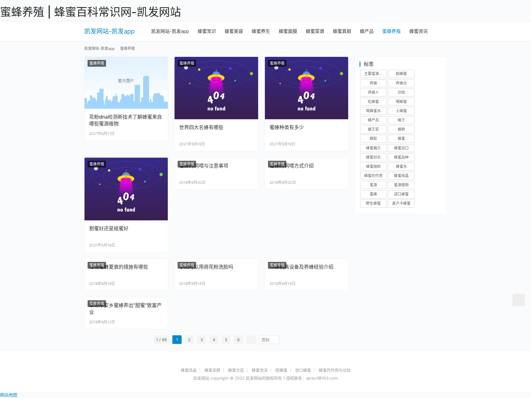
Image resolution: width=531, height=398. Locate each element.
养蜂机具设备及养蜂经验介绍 (301, 267)
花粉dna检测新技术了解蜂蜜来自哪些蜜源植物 (125, 120)
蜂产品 (367, 31)
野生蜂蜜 (373, 203)
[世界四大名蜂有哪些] (216, 88)
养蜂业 (401, 83)
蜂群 (401, 129)
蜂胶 (373, 138)
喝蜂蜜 (401, 101)
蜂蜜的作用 (373, 175)
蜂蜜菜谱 (315, 31)
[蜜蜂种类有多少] (306, 88)
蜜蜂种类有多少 (286, 127)
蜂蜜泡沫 (260, 370)
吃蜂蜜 (373, 101)
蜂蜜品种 (401, 157)
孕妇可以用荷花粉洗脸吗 (206, 267)
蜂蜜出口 (401, 148)
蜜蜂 (373, 194)
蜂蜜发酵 (212, 370)
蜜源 (373, 185)
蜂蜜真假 (342, 31)
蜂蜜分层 (236, 370)
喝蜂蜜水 (373, 110)
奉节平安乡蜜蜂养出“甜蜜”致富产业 (125, 308)
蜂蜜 (401, 138)
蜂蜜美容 (234, 31)
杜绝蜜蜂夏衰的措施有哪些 (118, 267)
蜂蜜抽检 (373, 166)
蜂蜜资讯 (418, 31)
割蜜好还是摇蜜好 (108, 228)
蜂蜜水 (401, 166)
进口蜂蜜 (401, 194)
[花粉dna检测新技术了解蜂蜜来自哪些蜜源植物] (126, 83)
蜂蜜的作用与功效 (335, 370)
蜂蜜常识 (207, 31)
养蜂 (373, 83)
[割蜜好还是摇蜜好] (126, 189)
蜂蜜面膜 (288, 31)
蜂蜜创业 (373, 157)
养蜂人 (373, 92)
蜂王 (401, 120)
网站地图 (8, 394)
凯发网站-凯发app (109, 31)
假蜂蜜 (401, 73)
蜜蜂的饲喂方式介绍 (291, 166)
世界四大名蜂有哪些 (201, 127)
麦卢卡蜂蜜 (401, 203)
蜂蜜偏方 (373, 148)
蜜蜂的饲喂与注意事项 (203, 166)
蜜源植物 (401, 185)
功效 (401, 92)
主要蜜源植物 (375, 73)
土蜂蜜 (401, 110)
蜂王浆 (373, 129)
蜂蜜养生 (261, 31)
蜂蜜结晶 (401, 175)
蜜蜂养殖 (391, 31)
